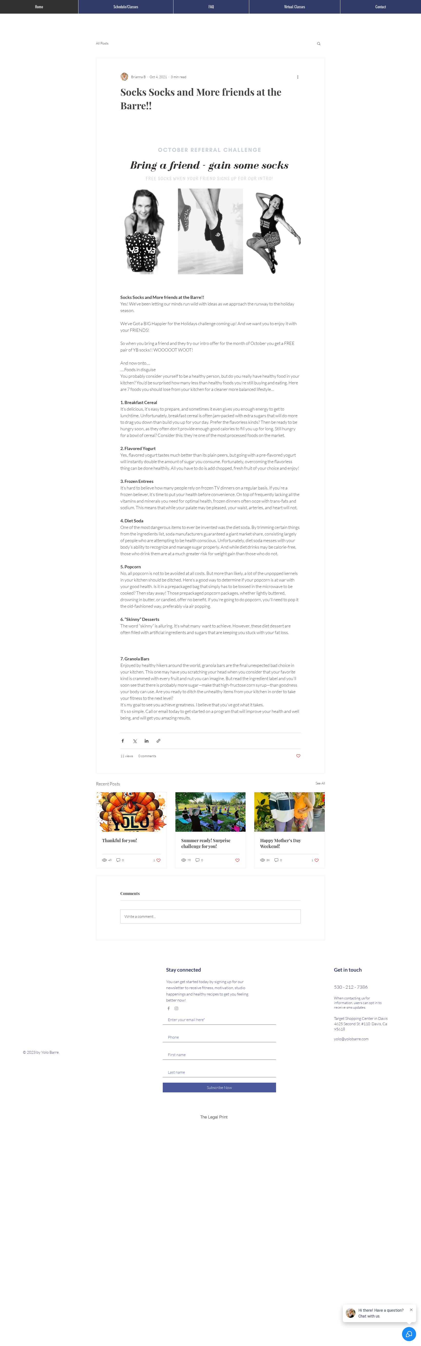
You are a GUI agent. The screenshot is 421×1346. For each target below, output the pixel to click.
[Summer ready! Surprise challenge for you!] (210, 812)
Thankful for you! (119, 840)
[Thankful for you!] (131, 812)
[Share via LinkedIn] (146, 740)
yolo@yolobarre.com (351, 1038)
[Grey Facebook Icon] (168, 1008)
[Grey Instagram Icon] (176, 1008)
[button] (318, 43)
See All (320, 783)
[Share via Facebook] (122, 740)
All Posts (102, 43)
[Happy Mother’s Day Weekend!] (289, 812)
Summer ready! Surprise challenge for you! (205, 843)
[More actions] (298, 77)
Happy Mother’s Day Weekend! (280, 843)
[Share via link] (158, 740)
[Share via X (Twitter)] (134, 740)
